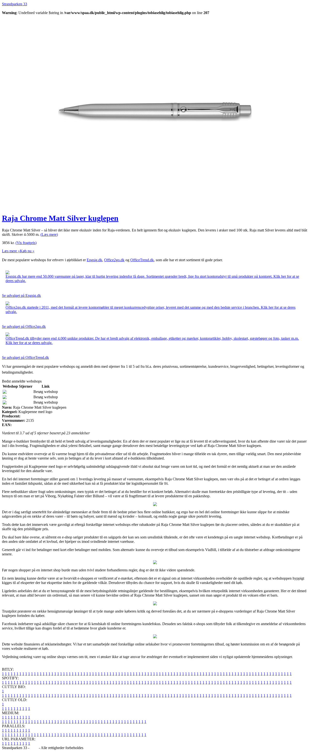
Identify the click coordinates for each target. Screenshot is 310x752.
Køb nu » (27, 251)
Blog (34, 748)
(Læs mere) (49, 234)
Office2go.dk (114, 260)
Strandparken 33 (14, 4)
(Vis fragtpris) (26, 243)
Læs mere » (11, 251)
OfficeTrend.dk (142, 260)
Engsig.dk (94, 260)
